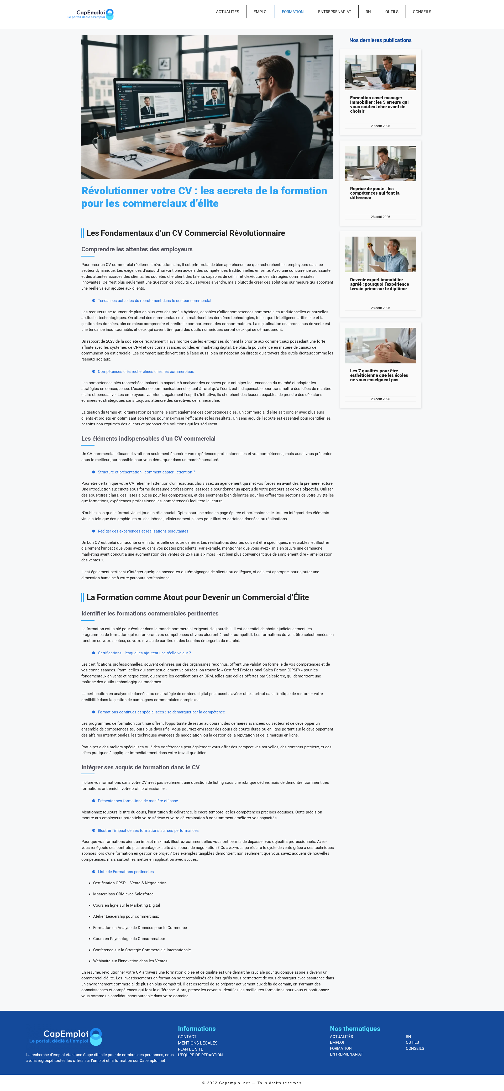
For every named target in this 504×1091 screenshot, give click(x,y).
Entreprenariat (334, 11)
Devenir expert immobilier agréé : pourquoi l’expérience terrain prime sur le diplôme (379, 284)
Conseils (422, 11)
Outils (391, 11)
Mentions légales (198, 1043)
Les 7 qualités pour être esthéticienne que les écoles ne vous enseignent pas (379, 375)
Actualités (227, 11)
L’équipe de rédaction (200, 1055)
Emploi (260, 11)
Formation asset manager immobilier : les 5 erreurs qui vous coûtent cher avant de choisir (379, 104)
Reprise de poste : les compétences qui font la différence (375, 193)
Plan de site (190, 1049)
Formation (293, 11)
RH (368, 11)
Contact (187, 1036)
